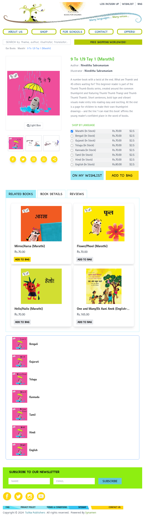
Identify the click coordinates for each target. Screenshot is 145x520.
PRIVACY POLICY (28, 508)
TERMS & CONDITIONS (57, 508)
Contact (101, 32)
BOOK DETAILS (51, 194)
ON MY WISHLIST (87, 175)
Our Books (11, 48)
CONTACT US (114, 508)
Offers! (129, 32)
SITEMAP (82, 508)
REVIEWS (77, 194)
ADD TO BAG (122, 175)
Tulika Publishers (35, 512)
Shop (44, 32)
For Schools (72, 32)
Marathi (21, 48)
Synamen (90, 512)
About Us (15, 32)
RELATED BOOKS (21, 194)
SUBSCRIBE (110, 481)
